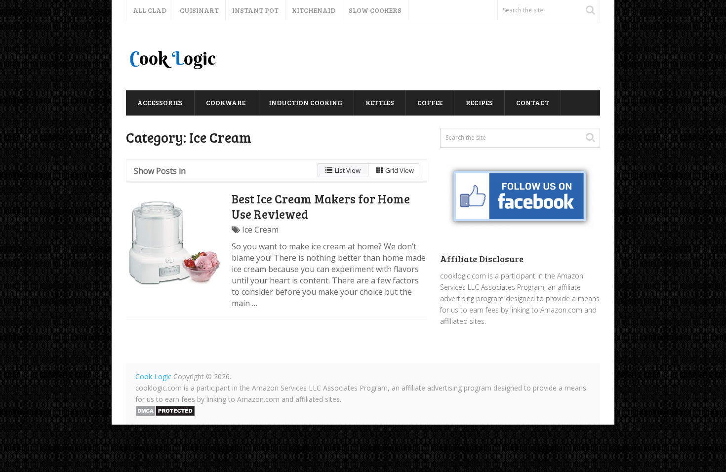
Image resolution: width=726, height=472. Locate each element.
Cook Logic (153, 376)
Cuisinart (199, 10)
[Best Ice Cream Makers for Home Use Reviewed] (175, 244)
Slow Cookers (375, 10)
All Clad (149, 10)
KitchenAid (313, 10)
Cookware (225, 102)
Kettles (379, 102)
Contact (532, 102)
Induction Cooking (305, 102)
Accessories (160, 102)
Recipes (479, 102)
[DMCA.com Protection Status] (165, 414)
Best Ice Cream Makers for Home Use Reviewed (321, 206)
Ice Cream (260, 229)
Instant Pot (255, 10)
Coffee (430, 102)
